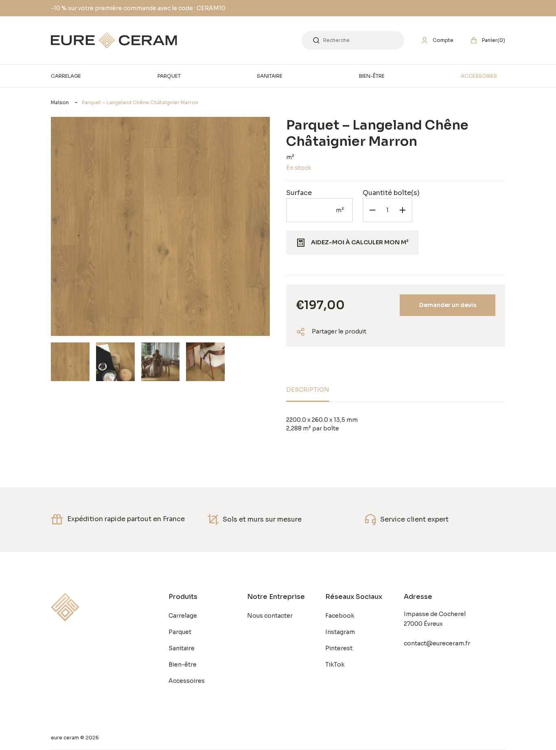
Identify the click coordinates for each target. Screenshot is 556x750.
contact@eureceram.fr (437, 643)
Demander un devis (447, 305)
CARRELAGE (66, 76)
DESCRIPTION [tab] (307, 389)
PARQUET (169, 76)
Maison (60, 102)
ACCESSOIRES (479, 76)
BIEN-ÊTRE (372, 76)
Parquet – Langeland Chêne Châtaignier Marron (140, 102)
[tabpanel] (395, 424)
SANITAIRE (269, 76)
